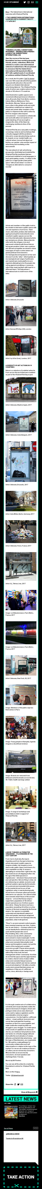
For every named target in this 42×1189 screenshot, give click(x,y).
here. (18, 1072)
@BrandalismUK (12, 1134)
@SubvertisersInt (17, 1075)
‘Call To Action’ (29, 79)
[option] (21, 1111)
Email (32, 2)
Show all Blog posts (29, 1092)
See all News (8, 1128)
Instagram (28, 2)
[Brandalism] (11, 2)
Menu (36, 2)
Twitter (24, 2)
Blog (7, 12)
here (7, 1068)
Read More (22, 1116)
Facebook (15, 1084)
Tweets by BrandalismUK (14, 1138)
